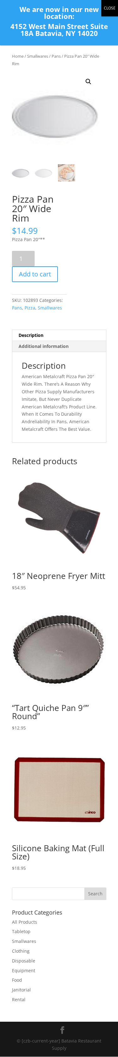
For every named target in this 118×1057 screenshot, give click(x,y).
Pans (56, 56)
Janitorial (21, 990)
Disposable (23, 961)
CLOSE (109, 8)
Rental (18, 999)
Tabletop (21, 931)
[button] (88, 81)
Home (18, 56)
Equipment (23, 970)
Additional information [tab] (44, 346)
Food (17, 980)
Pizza (30, 308)
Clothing (21, 951)
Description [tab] (31, 335)
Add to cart (35, 274)
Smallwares (37, 56)
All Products (24, 922)
